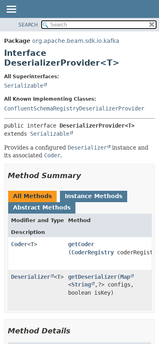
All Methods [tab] (32, 196)
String (81, 284)
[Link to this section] (87, 175)
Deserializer (30, 276)
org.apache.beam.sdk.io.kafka (75, 40)
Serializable (23, 85)
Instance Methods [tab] (93, 196)
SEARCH (28, 25)
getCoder (81, 244)
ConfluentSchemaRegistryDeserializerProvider (74, 108)
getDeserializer (92, 276)
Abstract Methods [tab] (42, 207)
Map (125, 276)
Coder (19, 244)
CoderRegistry (92, 252)
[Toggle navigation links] (11, 9)
